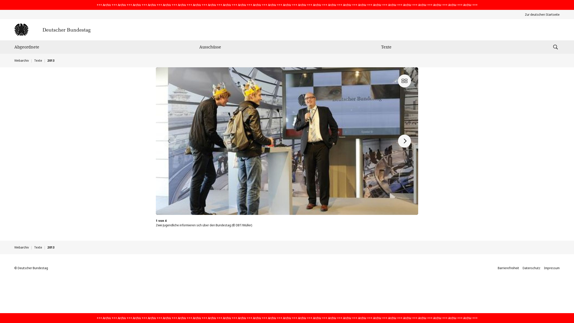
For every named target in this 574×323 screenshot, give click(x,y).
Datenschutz (531, 268)
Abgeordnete (26, 47)
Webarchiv (21, 60)
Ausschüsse (210, 47)
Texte (386, 47)
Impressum (552, 268)
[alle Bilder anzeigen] (404, 80)
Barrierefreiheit (508, 268)
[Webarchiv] (52, 30)
